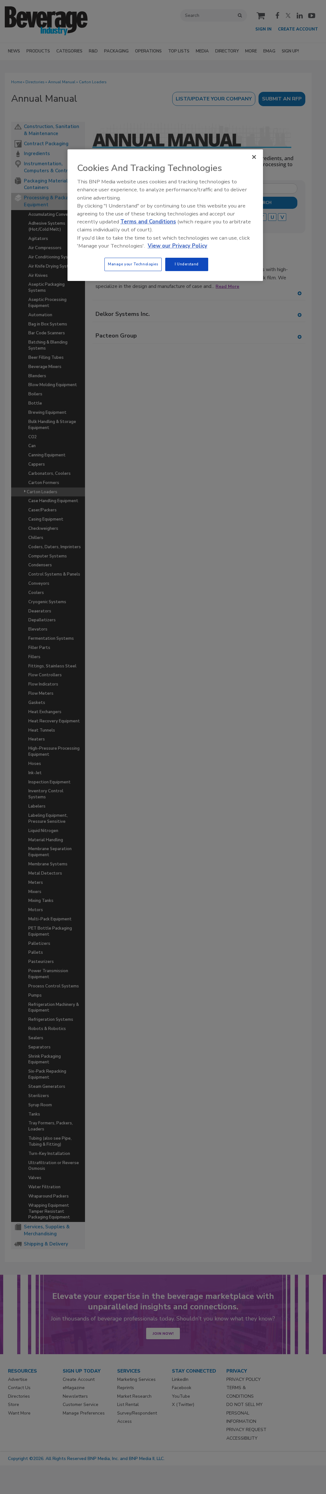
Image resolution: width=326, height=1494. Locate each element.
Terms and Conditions (148, 221)
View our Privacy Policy (177, 245)
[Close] (254, 157)
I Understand (187, 264)
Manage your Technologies (133, 264)
